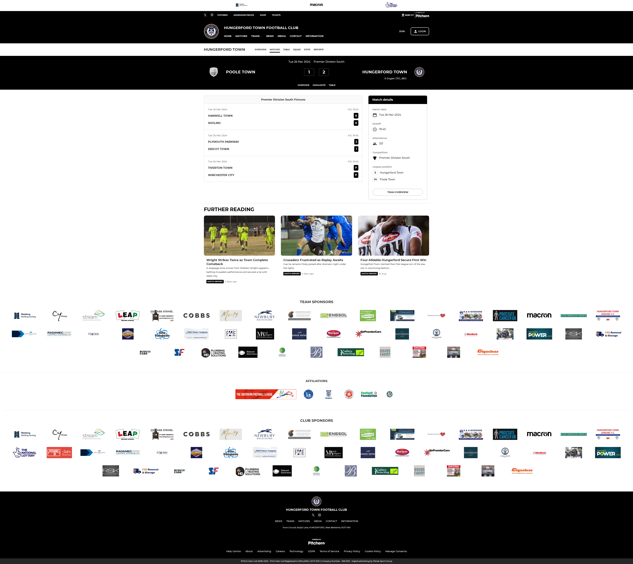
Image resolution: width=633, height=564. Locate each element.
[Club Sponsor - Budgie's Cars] (145, 353)
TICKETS (276, 15)
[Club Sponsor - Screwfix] (179, 353)
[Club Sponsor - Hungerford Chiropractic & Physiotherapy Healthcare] (282, 353)
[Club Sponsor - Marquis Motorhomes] (333, 334)
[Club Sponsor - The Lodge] (299, 334)
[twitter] (205, 15)
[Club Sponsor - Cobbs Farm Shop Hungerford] (196, 316)
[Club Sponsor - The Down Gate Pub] (402, 334)
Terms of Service (329, 551)
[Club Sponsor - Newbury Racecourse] (265, 316)
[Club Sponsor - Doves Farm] (385, 353)
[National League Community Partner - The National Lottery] (391, 5)
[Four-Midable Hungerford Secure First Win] (393, 236)
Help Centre (233, 551)
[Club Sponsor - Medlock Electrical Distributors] (471, 334)
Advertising (264, 551)
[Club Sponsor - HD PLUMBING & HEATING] (213, 353)
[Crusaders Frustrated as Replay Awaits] (316, 236)
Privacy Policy (352, 551)
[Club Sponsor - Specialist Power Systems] (539, 334)
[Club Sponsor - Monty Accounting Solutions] (231, 316)
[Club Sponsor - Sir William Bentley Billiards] (316, 353)
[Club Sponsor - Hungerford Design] (299, 316)
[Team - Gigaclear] (488, 353)
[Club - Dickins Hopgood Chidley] (25, 334)
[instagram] (212, 15)
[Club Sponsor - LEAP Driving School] (128, 316)
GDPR (311, 551)
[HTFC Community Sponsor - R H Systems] (471, 316)
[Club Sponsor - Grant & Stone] (419, 353)
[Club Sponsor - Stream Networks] (93, 316)
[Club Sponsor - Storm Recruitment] (93, 334)
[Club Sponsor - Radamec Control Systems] (59, 334)
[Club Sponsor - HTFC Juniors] (608, 316)
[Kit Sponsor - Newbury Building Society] (241, 5)
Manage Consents (396, 551)
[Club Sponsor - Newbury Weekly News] (436, 316)
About (249, 551)
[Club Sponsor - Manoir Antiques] (265, 334)
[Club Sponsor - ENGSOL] (333, 316)
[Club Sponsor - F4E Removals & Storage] (608, 334)
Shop (263, 15)
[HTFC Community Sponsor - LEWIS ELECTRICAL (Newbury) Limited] (402, 316)
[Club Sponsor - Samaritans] (368, 316)
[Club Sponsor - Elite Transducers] (162, 334)
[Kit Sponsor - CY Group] (59, 316)
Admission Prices (244, 15)
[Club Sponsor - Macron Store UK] (316, 5)
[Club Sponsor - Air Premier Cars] (368, 334)
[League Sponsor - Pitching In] (59, 453)
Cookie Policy (373, 551)
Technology (296, 551)
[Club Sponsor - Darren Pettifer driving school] (453, 353)
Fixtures (222, 15)
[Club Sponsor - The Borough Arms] (573, 316)
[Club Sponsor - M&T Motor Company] (196, 334)
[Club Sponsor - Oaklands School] (436, 334)
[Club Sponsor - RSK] (573, 334)
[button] (227, 36)
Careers (280, 551)
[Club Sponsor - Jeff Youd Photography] (505, 334)
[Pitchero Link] (422, 16)
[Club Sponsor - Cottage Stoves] (162, 316)
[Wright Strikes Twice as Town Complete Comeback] (239, 236)
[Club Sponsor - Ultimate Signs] (128, 334)
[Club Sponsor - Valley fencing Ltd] (351, 353)
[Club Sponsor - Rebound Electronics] (248, 353)
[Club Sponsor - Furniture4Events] (231, 334)
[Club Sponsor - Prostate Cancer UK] (505, 316)
